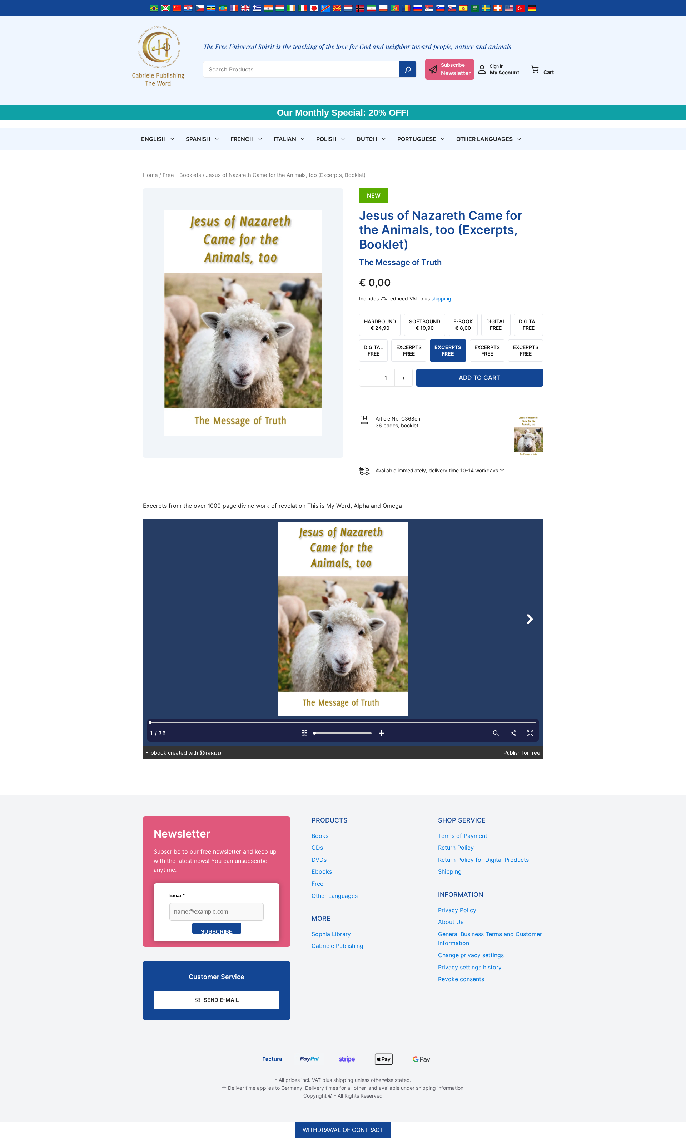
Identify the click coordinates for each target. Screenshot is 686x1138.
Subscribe (217, 931)
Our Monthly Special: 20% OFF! (343, 113)
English (153, 139)
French (242, 139)
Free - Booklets (182, 175)
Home (150, 175)
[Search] (408, 69)
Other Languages (484, 139)
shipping (441, 298)
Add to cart (479, 377)
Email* (176, 895)
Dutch (367, 139)
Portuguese (416, 139)
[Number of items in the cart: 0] (534, 69)
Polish (326, 139)
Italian (285, 139)
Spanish (198, 139)
